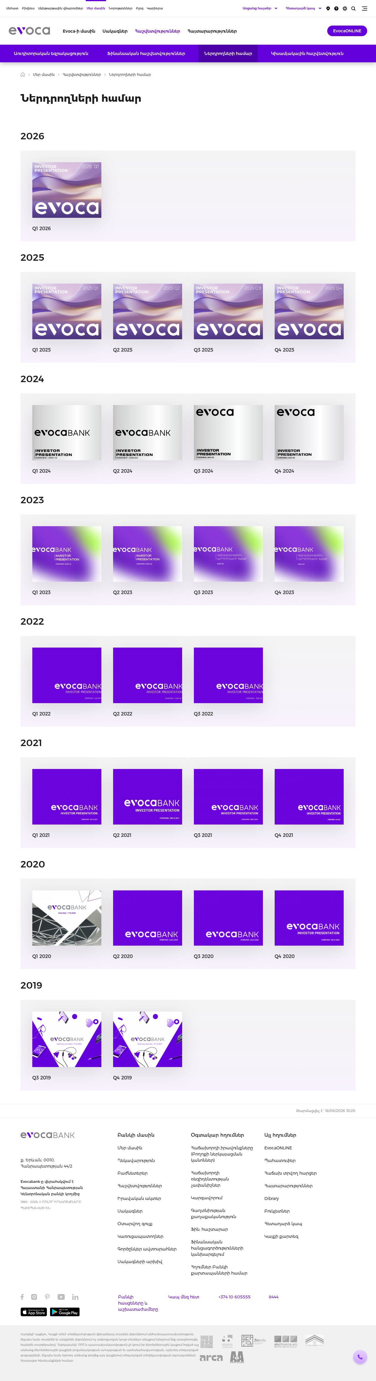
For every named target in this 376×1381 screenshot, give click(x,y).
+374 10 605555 (235, 1297)
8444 (273, 1297)
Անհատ (12, 8)
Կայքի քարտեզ (281, 1236)
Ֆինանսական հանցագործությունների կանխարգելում (217, 1248)
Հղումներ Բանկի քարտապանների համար (219, 1270)
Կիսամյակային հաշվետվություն (307, 53)
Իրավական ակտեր (139, 1198)
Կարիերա (155, 8)
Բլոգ (139, 8)
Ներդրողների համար (228, 53)
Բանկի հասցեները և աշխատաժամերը (138, 1303)
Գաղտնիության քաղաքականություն (213, 1213)
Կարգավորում (206, 1198)
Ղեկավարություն (136, 1160)
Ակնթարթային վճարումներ (60, 8)
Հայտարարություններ (212, 31)
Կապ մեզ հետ (183, 1297)
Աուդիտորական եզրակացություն (51, 53)
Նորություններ (120, 8)
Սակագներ (115, 31)
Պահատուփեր (280, 1160)
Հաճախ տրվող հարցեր (290, 1173)
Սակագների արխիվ (140, 1261)
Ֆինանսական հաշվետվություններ (146, 53)
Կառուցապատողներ (140, 1236)
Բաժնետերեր (132, 1173)
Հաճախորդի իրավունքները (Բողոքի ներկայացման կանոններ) (222, 1154)
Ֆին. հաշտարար (209, 1229)
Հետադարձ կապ (283, 1223)
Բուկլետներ (277, 1211)
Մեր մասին (96, 8)
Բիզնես (28, 8)
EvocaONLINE (347, 31)
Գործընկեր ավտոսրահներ (147, 1249)
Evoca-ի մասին (79, 31)
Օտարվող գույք (135, 1223)
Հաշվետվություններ (157, 31)
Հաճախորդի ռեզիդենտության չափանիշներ (210, 1179)
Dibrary (271, 1198)
